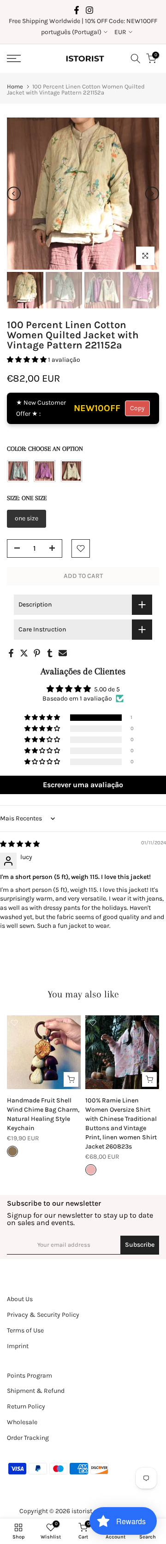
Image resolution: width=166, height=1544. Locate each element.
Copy (137, 408)
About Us (20, 1299)
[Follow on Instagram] (89, 10)
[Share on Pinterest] (37, 653)
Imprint (18, 1346)
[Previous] (14, 193)
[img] (20, 844)
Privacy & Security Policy (43, 1315)
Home (15, 86)
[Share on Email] (63, 653)
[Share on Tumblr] (50, 653)
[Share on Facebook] (11, 653)
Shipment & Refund (36, 1391)
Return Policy (26, 1406)
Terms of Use (25, 1330)
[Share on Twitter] (24, 653)
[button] (27, 360)
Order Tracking (28, 1438)
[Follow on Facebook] (76, 10)
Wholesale (22, 1422)
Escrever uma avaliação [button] (83, 784)
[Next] (152, 193)
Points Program (29, 1375)
